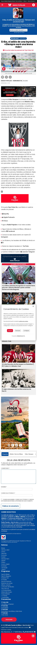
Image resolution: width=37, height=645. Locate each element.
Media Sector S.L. (21, 336)
